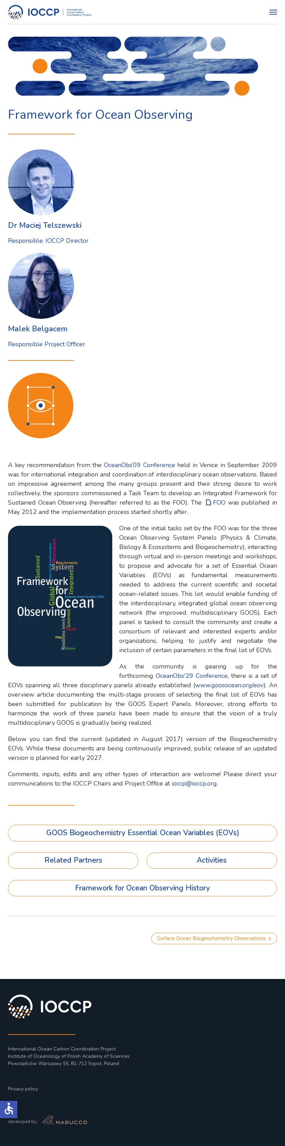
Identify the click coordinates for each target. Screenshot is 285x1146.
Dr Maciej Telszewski (45, 225)
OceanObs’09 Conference (139, 465)
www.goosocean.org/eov (229, 685)
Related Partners (73, 860)
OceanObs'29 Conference (192, 676)
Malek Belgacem (37, 329)
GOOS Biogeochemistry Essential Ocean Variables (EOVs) (142, 833)
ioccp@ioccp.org (194, 783)
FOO (220, 502)
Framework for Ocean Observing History (142, 888)
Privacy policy (23, 1089)
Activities (212, 860)
